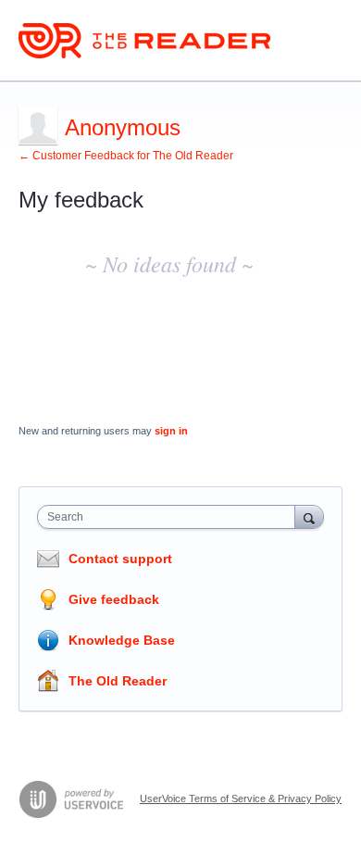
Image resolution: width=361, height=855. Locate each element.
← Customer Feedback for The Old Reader (126, 155)
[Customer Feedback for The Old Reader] (144, 40)
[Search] (309, 516)
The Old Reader (117, 680)
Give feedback (113, 599)
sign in (171, 430)
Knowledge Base (121, 640)
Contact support (120, 558)
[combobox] (170, 516)
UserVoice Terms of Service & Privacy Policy (241, 798)
